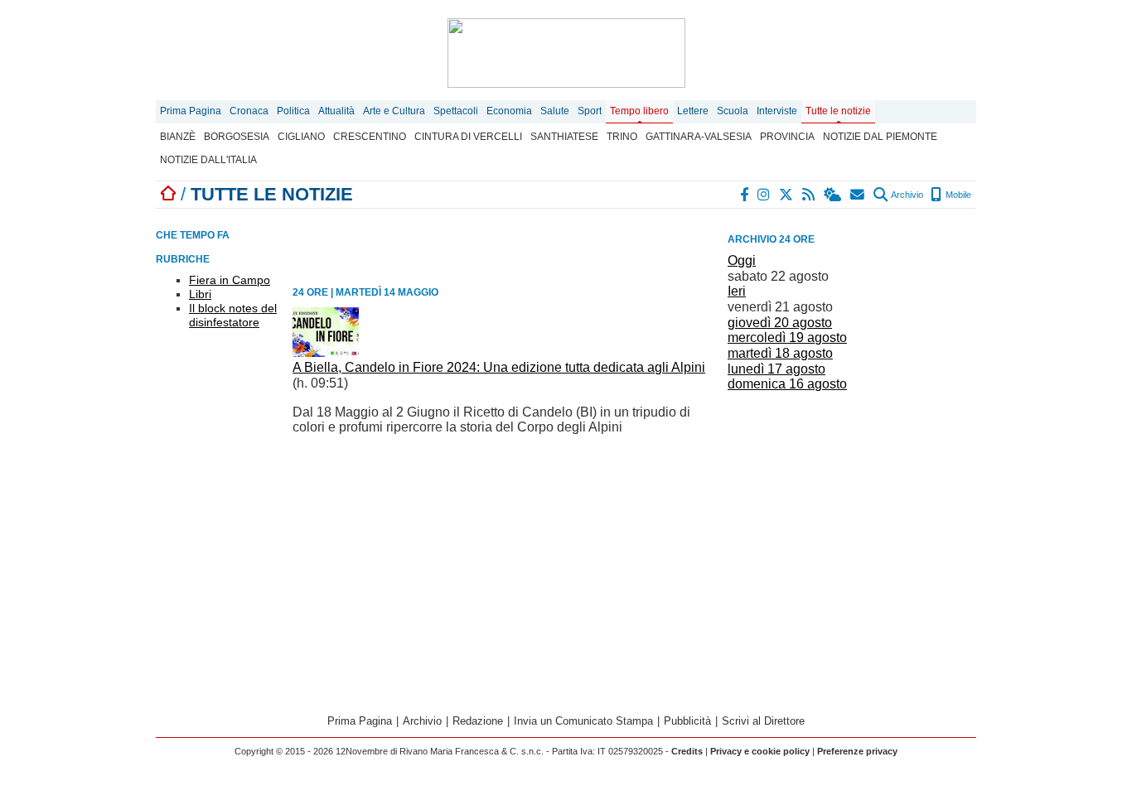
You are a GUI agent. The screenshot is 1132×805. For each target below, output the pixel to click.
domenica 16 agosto (787, 384)
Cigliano (301, 136)
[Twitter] (787, 195)
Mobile (957, 195)
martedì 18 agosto (780, 353)
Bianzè (178, 136)
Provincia (787, 136)
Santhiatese (564, 136)
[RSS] (809, 195)
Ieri (737, 291)
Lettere (693, 111)
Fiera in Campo (229, 280)
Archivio (906, 195)
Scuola (732, 111)
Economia (509, 111)
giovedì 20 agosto (780, 323)
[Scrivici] (858, 195)
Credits (687, 751)
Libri (200, 294)
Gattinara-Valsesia (699, 136)
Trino (622, 136)
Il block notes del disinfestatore (233, 315)
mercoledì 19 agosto (787, 337)
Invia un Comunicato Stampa (583, 721)
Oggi (742, 260)
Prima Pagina (190, 111)
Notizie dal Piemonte (880, 136)
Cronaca (249, 111)
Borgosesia (236, 136)
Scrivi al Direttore (763, 721)
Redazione (477, 721)
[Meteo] (833, 195)
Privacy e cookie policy (760, 751)
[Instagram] (764, 195)
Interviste (777, 111)
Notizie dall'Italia (208, 160)
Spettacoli (455, 111)
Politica (293, 111)
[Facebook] (745, 195)
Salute (554, 111)
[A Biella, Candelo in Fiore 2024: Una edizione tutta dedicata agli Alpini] (326, 352)
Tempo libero (639, 111)
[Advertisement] (852, 496)
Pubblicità (687, 721)
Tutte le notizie (838, 111)
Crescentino (369, 136)
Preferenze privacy (857, 751)
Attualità (336, 111)
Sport (590, 111)
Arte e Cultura (394, 111)
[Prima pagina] (168, 194)
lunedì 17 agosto (776, 369)
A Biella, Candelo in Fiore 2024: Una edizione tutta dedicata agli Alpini (499, 367)
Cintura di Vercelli (468, 136)
